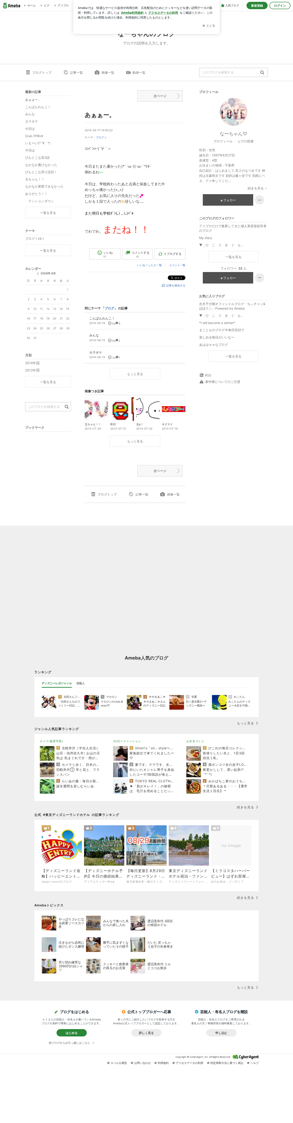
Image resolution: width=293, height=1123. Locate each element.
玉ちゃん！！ (34, 179)
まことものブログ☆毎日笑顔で (221, 330)
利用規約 (163, 1063)
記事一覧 (76, 72)
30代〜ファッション (127, 741)
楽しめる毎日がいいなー (216, 337)
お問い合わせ (142, 1063)
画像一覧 (107, 72)
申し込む (221, 1033)
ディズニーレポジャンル (57, 683)
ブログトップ (42, 72)
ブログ (100, 137)
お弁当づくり (195, 741)
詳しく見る (146, 1033)
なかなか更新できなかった (44, 186)
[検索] (262, 73)
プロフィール (223, 141)
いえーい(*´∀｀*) (37, 143)
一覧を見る (233, 257)
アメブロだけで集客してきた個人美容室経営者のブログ (232, 228)
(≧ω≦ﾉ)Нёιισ (34, 136)
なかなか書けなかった (41, 165)
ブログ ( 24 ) (34, 238)
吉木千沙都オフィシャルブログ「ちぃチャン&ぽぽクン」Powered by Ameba (232, 306)
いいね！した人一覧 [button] (149, 265)
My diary (205, 238)
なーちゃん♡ (233, 133)
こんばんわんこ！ (38, 107)
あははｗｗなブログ (213, 344)
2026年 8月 (48, 273)
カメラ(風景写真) (51, 741)
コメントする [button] (140, 254)
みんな (30, 114)
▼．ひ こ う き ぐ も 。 (222, 245)
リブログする (173, 254)
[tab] (57, 683)
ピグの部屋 (246, 141)
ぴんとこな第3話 (37, 157)
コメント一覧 (177, 265)
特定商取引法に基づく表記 (226, 1063)
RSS (208, 375)
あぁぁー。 (100, 114)
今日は (30, 129)
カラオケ (31, 121)
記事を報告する (175, 285)
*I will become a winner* (217, 323)
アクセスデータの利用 (189, 1063)
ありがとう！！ (36, 194)
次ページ (160, 96)
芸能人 (80, 683)
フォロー (229, 200)
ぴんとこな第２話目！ (41, 172)
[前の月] (37, 273)
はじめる (72, 1033)
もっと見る (135, 374)
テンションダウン (39, 201)
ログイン (280, 5)
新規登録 (257, 5)
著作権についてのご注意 (222, 382)
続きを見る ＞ (258, 188)
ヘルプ (254, 1063)
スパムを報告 (119, 1063)
